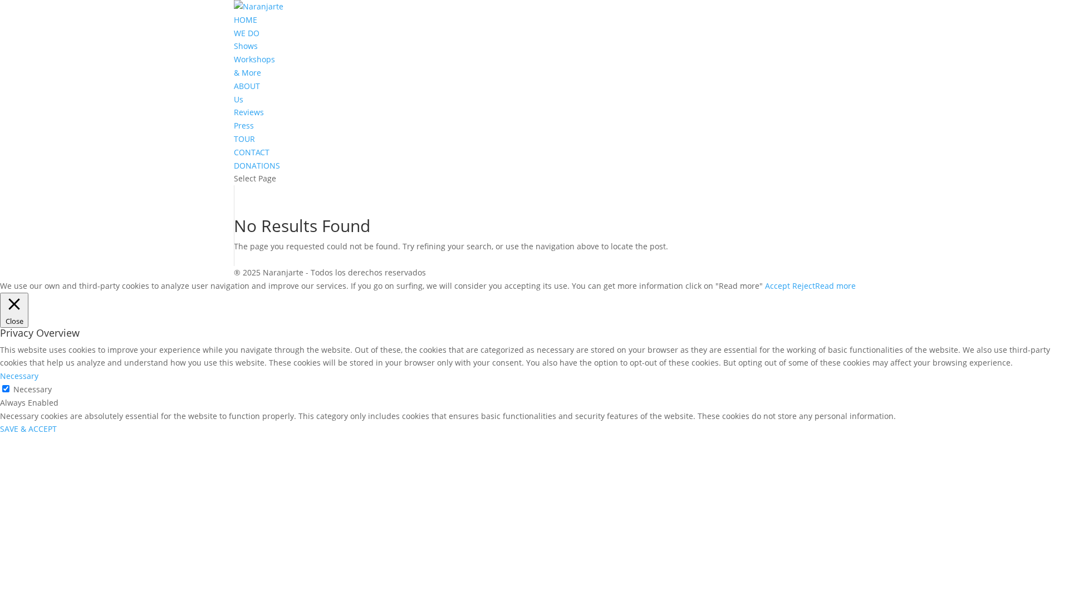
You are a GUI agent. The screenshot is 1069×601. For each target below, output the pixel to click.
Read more (835, 285)
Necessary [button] (19, 376)
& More (247, 72)
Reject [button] (803, 285)
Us (238, 99)
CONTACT (251, 152)
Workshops (254, 59)
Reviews (249, 112)
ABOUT (247, 86)
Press (244, 125)
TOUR (244, 139)
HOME (245, 19)
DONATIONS (257, 165)
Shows (246, 46)
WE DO (246, 33)
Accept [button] (777, 285)
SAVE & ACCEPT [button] (28, 428)
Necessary (32, 389)
